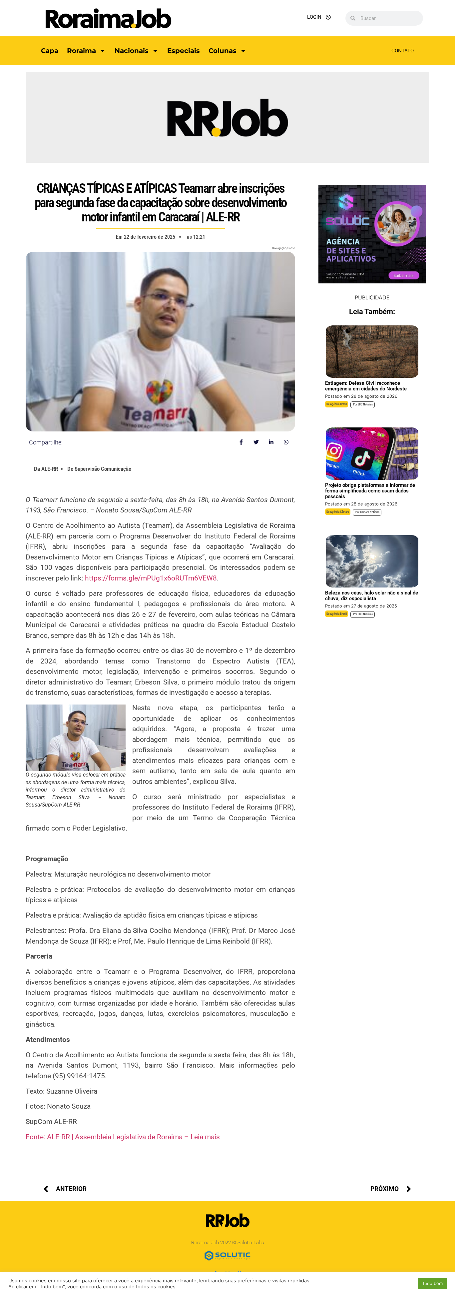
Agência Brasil (338, 404)
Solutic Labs (250, 1243)
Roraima (81, 51)
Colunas (222, 51)
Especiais (183, 51)
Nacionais (132, 51)
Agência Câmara (339, 511)
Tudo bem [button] (432, 1283)
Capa (49, 51)
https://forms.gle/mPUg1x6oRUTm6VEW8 (151, 578)
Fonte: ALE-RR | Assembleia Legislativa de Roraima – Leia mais (123, 1137)
